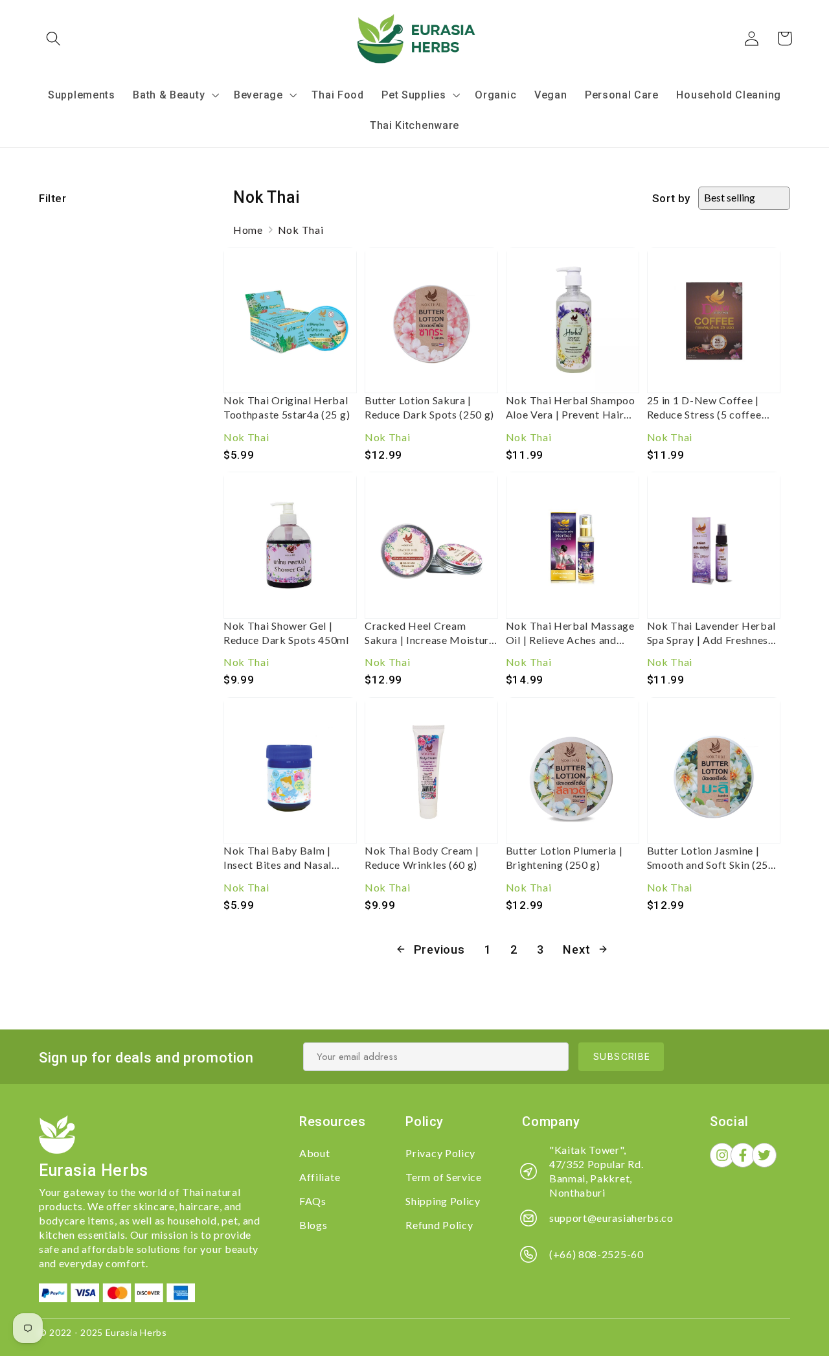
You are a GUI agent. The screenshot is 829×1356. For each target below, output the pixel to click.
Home (248, 230)
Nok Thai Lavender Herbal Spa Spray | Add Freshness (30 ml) (712, 633)
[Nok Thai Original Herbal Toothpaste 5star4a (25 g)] (290, 320)
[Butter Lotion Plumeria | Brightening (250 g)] (572, 770)
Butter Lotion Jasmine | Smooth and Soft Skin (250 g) (711, 858)
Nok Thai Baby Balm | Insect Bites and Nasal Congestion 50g (277, 858)
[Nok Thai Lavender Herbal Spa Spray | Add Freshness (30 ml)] (713, 545)
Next (576, 949)
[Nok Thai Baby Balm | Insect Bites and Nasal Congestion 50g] (290, 770)
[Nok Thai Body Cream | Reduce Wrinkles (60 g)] (431, 770)
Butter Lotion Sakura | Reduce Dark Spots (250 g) (429, 407)
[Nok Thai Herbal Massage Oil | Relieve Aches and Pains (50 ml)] (572, 545)
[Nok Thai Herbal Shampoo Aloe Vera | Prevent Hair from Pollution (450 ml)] (572, 320)
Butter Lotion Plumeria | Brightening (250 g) (564, 857)
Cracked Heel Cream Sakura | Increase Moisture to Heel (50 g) (430, 633)
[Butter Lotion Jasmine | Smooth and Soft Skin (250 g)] (713, 770)
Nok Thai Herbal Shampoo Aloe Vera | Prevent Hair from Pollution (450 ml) (570, 408)
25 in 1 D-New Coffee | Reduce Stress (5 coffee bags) (704, 408)
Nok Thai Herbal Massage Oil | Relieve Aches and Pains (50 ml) (570, 633)
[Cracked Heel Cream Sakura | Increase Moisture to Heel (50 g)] (431, 545)
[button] (54, 38)
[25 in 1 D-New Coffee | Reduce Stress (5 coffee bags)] (713, 320)
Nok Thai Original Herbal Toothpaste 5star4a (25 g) (286, 407)
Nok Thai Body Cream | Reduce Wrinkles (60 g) (422, 857)
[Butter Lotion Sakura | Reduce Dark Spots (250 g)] (431, 320)
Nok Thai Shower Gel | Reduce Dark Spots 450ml (286, 632)
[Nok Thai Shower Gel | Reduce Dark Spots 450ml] (290, 545)
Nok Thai (301, 230)
